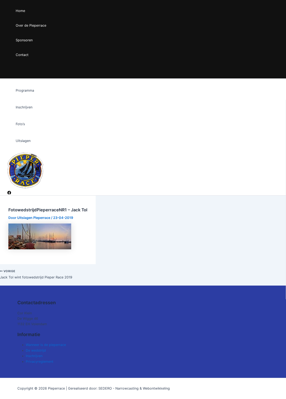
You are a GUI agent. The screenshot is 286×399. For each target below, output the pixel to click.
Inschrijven (24, 107)
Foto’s (20, 124)
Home (20, 11)
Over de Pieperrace (31, 25)
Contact (22, 55)
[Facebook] (9, 193)
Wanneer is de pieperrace (46, 345)
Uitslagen (23, 141)
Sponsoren (24, 40)
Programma (25, 90)
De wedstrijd (36, 350)
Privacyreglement (39, 361)
